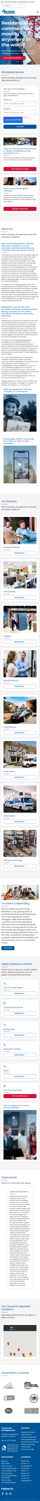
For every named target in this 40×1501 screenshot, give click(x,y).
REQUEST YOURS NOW (20, 209)
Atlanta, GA (25, 1461)
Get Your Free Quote (20, 1096)
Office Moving (26, 1435)
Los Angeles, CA (26, 1466)
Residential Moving (27, 1432)
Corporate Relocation (29, 1437)
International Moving (28, 1440)
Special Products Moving (30, 1442)
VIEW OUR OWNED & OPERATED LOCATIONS (19, 2)
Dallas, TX (24, 1471)
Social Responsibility (8, 1483)
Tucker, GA (25, 1478)
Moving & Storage (27, 1449)
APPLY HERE (8, 948)
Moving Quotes (6, 1473)
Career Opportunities (9, 1468)
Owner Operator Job (8, 1471)
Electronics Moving (27, 1444)
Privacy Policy (6, 1480)
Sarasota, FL (25, 1476)
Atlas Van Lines (6, 1466)
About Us (4, 1461)
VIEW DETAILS (19, 553)
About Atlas (5, 1463)
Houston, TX (25, 1463)
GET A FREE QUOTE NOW (12, 58)
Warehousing (26, 1447)
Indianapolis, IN (26, 1481)
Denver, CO (25, 1473)
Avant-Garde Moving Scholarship (8, 1477)
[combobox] (14, 5)
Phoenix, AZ (25, 1468)
